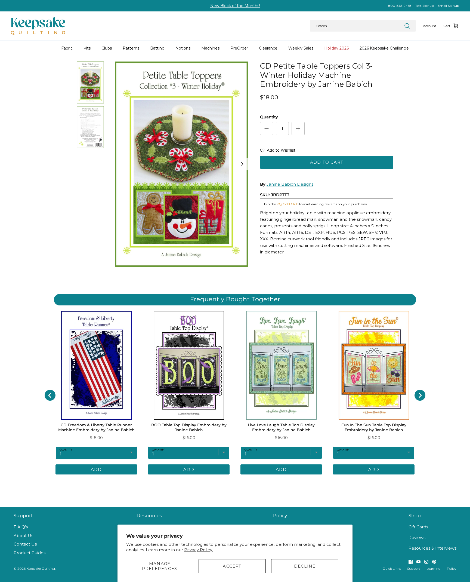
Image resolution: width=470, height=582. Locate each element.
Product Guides (29, 552)
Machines (210, 48)
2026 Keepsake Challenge (384, 48)
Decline (305, 566)
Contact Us (25, 544)
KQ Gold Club (287, 204)
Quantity (269, 117)
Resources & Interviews (432, 548)
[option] (181, 164)
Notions (182, 48)
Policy (451, 568)
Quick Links (391, 568)
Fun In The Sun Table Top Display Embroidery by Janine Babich (373, 427)
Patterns (131, 48)
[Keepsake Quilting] (38, 26)
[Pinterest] (434, 562)
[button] (277, 151)
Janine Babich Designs (290, 184)
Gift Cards (418, 526)
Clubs (106, 48)
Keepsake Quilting (40, 568)
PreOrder (239, 48)
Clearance (268, 48)
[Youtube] (418, 562)
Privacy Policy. (198, 549)
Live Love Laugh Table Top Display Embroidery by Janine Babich (281, 427)
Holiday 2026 (336, 48)
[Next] (242, 164)
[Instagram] (426, 562)
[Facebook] (411, 562)
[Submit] (407, 26)
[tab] (212, 482)
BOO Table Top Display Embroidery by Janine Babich (189, 427)
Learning (433, 568)
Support (413, 568)
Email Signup (448, 6)
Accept (232, 566)
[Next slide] (420, 395)
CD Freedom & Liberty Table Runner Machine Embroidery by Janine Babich (96, 427)
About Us (23, 535)
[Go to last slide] (50, 395)
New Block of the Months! (235, 5)
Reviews (417, 537)
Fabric (67, 48)
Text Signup (424, 6)
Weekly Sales (300, 48)
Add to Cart (326, 162)
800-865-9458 (400, 6)
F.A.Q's (21, 526)
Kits (87, 48)
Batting (157, 48)
